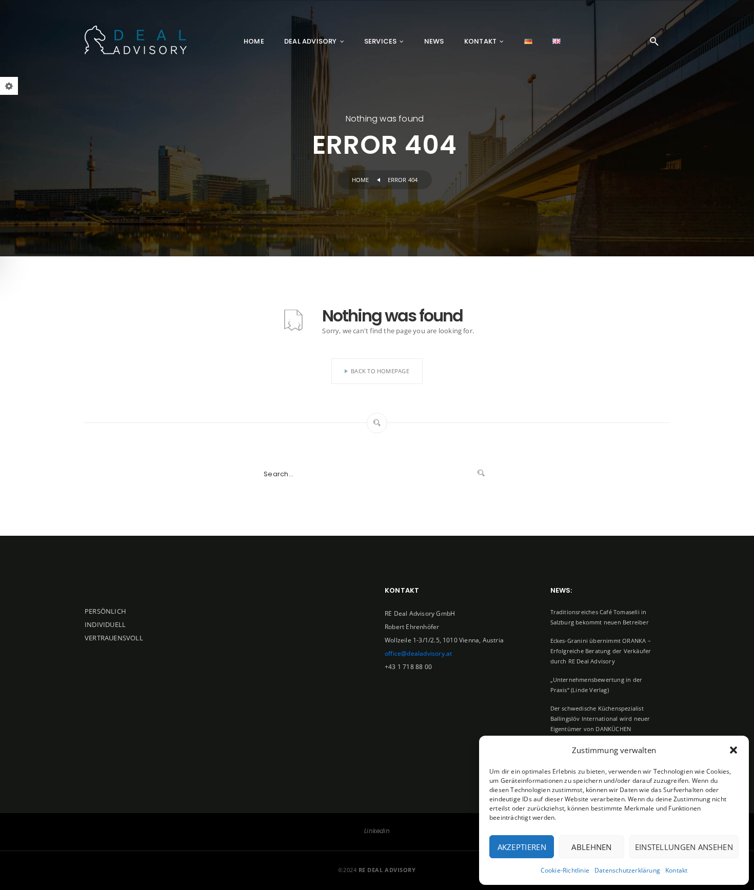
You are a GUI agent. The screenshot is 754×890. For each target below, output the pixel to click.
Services (380, 41)
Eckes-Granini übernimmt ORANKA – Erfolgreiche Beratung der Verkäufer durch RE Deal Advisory (600, 651)
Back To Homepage (380, 371)
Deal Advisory (310, 41)
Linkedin (377, 830)
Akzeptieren (522, 847)
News (434, 41)
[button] (733, 750)
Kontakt (676, 870)
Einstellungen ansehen (684, 847)
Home (254, 41)
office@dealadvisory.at (418, 653)
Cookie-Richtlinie (565, 870)
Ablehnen (591, 847)
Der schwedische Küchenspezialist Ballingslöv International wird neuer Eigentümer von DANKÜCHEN (600, 718)
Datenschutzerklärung (627, 870)
